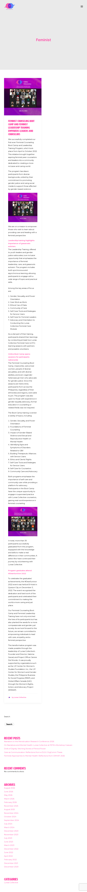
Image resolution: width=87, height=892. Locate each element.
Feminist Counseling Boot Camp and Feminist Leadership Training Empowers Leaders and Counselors (21, 128)
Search (7, 716)
